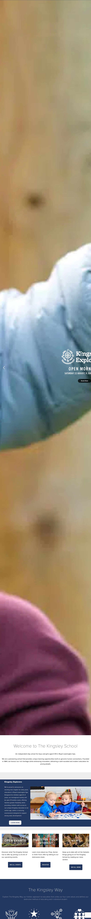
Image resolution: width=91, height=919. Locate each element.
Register (45, 864)
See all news (76, 867)
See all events (15, 864)
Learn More (15, 822)
